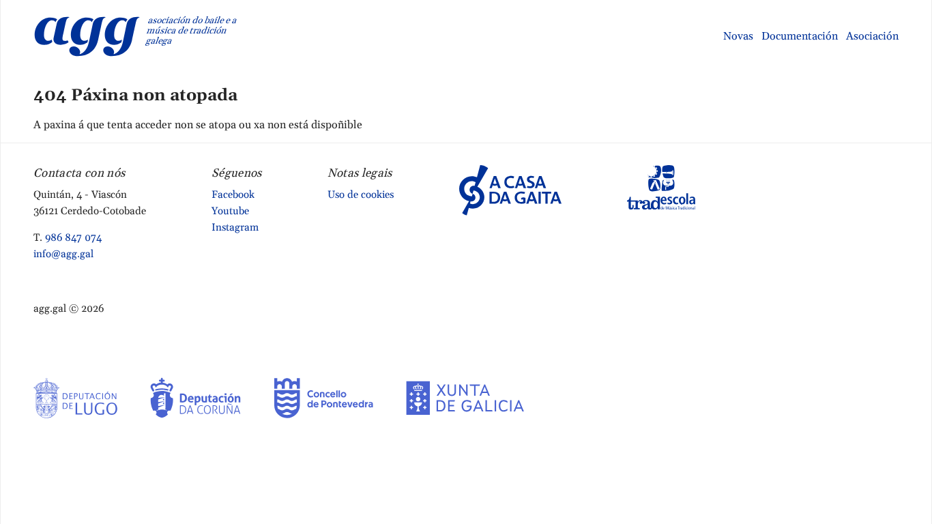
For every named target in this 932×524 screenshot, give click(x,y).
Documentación (799, 36)
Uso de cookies (360, 194)
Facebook (233, 194)
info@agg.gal (63, 254)
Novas (738, 36)
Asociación (872, 36)
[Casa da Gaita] (510, 190)
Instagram (235, 227)
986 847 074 (73, 237)
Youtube (230, 211)
